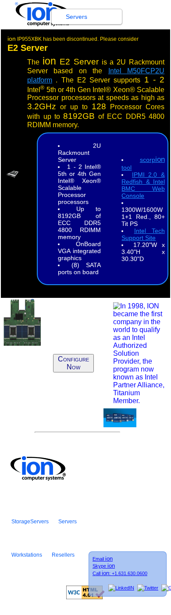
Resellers (63, 555)
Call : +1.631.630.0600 (120, 573)
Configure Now (73, 363)
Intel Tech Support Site (142, 234)
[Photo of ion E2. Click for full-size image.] (12, 175)
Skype (104, 566)
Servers (76, 17)
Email (103, 558)
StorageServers (30, 521)
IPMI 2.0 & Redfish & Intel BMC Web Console (142, 185)
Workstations (26, 555)
